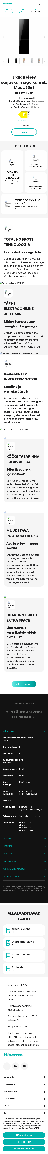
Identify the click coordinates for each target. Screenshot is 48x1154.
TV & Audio (9, 1077)
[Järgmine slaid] (44, 37)
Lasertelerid (9, 1084)
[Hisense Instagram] (15, 1066)
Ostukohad (24, 132)
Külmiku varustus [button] (11, 861)
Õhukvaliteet (10, 1098)
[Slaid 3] (24, 61)
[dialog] (24, 1134)
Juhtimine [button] (7, 846)
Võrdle (26, 125)
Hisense (7, 1106)
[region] (24, 37)
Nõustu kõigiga (24, 1135)
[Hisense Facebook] (7, 1066)
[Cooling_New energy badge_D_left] (24, 115)
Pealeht (5, 10)
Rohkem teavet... (24, 684)
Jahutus (14, 10)
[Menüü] (43, 3)
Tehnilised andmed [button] (12, 876)
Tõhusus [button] (7, 838)
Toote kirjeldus (24, 120)
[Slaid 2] (16, 61)
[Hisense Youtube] (24, 1066)
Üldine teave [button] (9, 731)
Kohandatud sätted (24, 1148)
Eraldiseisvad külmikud (28, 10)
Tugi (6, 1113)
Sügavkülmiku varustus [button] (14, 869)
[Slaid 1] (9, 61)
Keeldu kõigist (24, 1141)
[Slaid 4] (32, 61)
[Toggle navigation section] (44, 1077)
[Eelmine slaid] (4, 37)
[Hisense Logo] (19, 3)
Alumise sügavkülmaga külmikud (15, 12)
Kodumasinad (10, 1091)
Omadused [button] (8, 853)
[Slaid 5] (39, 61)
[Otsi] (39, 3)
